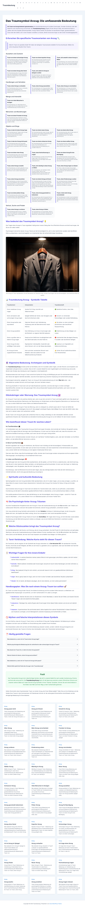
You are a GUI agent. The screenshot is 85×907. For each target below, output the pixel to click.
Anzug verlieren (9, 747)
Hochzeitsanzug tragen (66, 862)
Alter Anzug (8, 728)
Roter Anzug (63, 766)
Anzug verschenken (65, 747)
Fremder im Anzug (65, 728)
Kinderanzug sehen (38, 747)
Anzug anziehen (37, 882)
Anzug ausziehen (64, 786)
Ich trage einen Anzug (66, 843)
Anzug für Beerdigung (66, 805)
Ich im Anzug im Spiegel (12, 843)
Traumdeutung (9, 5)
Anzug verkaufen (37, 843)
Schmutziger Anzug (65, 824)
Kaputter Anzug (37, 824)
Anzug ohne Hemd (10, 824)
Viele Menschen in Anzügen (40, 786)
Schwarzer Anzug (10, 786)
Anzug (5, 706)
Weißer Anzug (8, 766)
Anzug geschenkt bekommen (13, 805)
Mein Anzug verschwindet (40, 728)
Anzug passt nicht (10, 709)
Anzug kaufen (8, 882)
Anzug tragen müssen (66, 882)
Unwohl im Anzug (64, 709)
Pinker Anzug (36, 805)
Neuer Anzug (36, 862)
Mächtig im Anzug (37, 766)
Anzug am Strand (37, 709)
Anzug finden (8, 862)
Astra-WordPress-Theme (55, 903)
